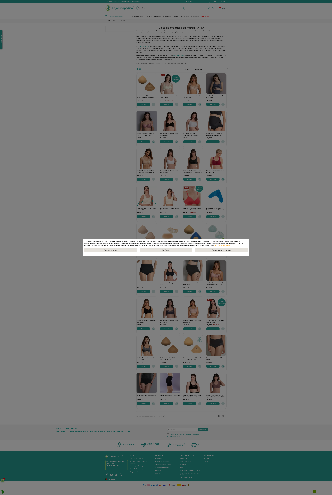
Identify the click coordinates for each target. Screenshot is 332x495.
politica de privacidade (222, 245)
